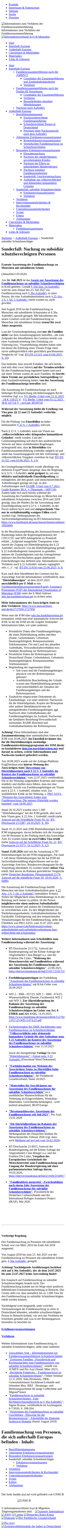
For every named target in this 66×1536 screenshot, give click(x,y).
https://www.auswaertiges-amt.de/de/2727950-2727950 (26, 607)
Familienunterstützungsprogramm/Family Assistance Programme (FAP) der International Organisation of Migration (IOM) (31, 590)
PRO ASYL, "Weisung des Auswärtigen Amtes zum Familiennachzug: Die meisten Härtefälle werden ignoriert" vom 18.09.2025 (31, 798)
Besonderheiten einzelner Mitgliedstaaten (38, 103)
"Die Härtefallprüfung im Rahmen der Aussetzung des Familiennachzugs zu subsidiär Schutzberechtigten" (33, 1127)
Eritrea (20, 215)
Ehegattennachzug (34, 153)
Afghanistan (23, 218)
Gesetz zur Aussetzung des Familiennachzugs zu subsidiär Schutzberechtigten (32, 282)
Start (11, 42)
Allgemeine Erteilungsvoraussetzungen (38, 137)
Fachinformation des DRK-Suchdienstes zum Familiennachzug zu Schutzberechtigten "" (36, 1036)
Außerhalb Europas (20, 49)
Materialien (15, 56)
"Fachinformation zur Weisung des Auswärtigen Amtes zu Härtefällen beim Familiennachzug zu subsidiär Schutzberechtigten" (33, 1070)
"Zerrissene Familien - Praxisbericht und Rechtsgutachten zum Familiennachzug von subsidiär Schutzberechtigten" (34, 1362)
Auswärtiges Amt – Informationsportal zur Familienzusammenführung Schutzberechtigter (36, 1354)
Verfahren (29, 85)
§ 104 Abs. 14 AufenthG (45, 286)
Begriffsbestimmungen (29, 114)
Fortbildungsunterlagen (29, 228)
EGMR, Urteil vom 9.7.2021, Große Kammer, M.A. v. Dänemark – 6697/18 (30, 488)
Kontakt (13, 4)
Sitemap (13, 11)
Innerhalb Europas (19, 46)
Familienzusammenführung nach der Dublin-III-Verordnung (37, 90)
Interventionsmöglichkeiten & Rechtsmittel (33, 1472)
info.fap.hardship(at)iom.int (17, 596)
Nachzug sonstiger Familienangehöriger (35, 171)
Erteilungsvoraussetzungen (38, 192)
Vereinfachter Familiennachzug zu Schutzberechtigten (43, 145)
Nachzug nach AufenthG (30, 107)
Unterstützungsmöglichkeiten (33, 209)
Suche (12, 14)
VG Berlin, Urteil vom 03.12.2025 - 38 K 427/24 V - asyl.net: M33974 (33, 401)
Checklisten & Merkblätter (24, 52)
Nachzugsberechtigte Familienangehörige (35, 119)
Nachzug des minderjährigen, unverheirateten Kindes (40, 158)
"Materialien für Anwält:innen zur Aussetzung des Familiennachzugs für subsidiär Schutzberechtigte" (32, 1089)
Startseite (6, 238)
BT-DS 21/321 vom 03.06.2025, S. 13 (32, 459)
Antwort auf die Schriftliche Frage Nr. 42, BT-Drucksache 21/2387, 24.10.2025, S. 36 (28, 821)
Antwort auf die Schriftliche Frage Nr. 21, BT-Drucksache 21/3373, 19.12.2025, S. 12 (32, 844)
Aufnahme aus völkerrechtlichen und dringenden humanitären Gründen (42, 183)
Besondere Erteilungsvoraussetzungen (38, 150)
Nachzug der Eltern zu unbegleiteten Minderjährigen (40, 165)
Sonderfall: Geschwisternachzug (42, 176)
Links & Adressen (19, 59)
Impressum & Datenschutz (24, 7)
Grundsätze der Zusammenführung (43, 94)
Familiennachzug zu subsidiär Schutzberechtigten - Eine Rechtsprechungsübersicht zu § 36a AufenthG (35, 1398)
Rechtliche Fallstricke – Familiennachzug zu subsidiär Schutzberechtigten (35, 1374)
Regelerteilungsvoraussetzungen (42, 140)
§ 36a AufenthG (37, 293)
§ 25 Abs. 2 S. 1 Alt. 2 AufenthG (31, 892)
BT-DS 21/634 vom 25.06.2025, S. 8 (41, 567)
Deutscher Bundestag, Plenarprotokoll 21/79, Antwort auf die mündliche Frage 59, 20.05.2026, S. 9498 (31, 877)
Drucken (14, 17)
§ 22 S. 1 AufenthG (28, 424)
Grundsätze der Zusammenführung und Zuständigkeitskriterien (43, 80)
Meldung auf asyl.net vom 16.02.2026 (37, 1140)
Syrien (20, 212)
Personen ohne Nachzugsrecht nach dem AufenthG (40, 132)
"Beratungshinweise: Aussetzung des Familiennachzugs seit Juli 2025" (31, 1113)
